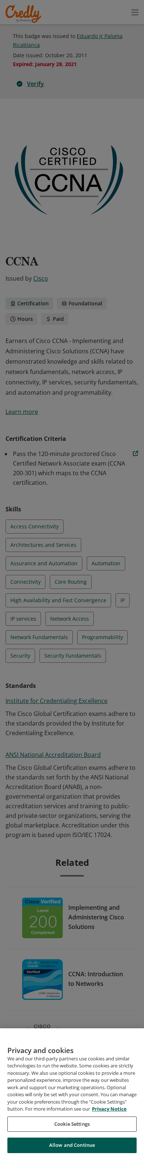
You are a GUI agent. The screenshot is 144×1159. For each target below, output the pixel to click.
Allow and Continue (72, 1145)
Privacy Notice (109, 1108)
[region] (72, 1093)
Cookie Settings (72, 1124)
